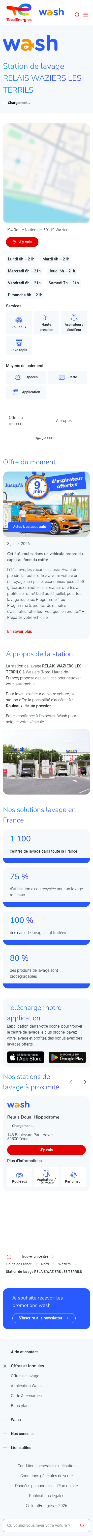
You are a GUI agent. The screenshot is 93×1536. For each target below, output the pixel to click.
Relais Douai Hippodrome (33, 1117)
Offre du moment (16, 420)
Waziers (64, 1264)
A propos (64, 420)
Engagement (43, 437)
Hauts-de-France (19, 1264)
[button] (77, 15)
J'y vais (46, 1149)
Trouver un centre (34, 1256)
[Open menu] (85, 14)
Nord (45, 1264)
